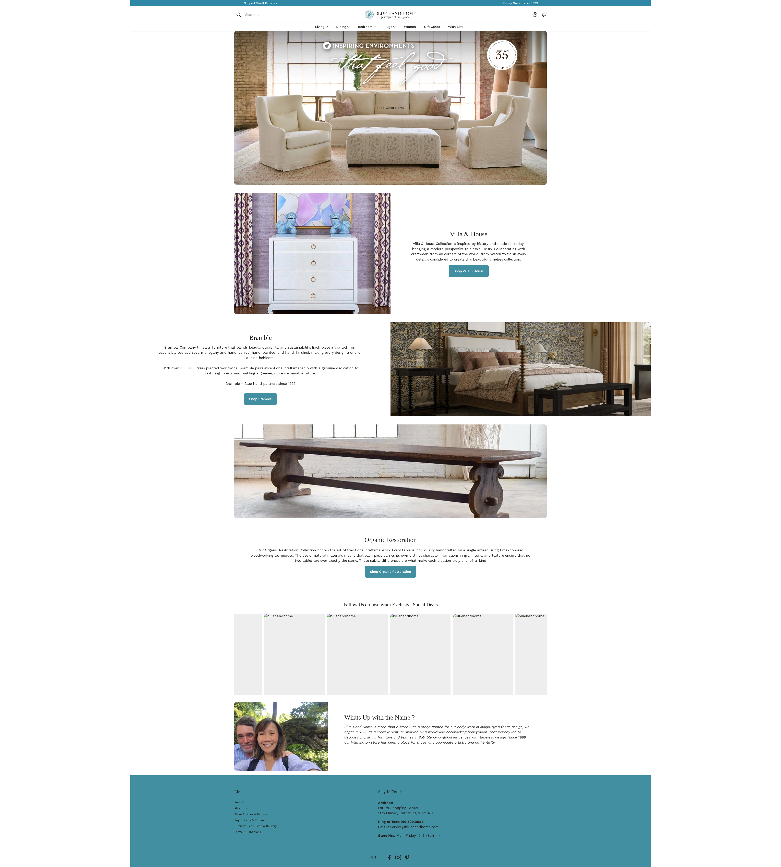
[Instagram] (398, 857)
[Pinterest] (407, 857)
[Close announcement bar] (647, 3)
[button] (263, 15)
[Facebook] (389, 857)
